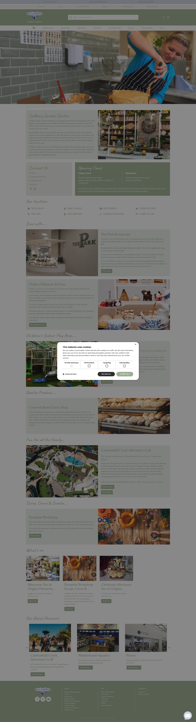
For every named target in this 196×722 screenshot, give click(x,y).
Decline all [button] (106, 374)
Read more (73, 358)
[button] (70, 374)
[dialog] (98, 361)
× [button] (135, 344)
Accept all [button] (124, 374)
